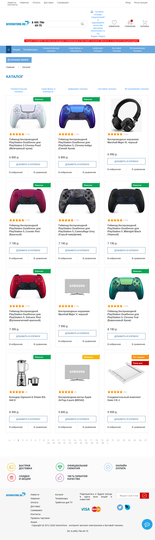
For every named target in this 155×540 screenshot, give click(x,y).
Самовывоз (63, 3)
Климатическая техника (18, 90)
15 (80, 440)
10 (53, 440)
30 (59, 443)
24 (129, 440)
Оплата (36, 3)
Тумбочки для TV (63, 502)
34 (81, 443)
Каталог (59, 494)
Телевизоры (30, 49)
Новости (12, 3)
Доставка (48, 3)
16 (85, 440)
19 (102, 440)
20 (107, 440)
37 (97, 443)
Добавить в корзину (28, 164)
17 (91, 440)
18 (96, 440)
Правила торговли (40, 518)
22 (118, 440)
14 (75, 440)
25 (135, 440)
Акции (16, 49)
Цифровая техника (77, 88)
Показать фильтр (19, 60)
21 (113, 440)
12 (64, 440)
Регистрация (140, 3)
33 (75, 443)
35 (86, 443)
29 (54, 443)
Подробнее (28, 115)
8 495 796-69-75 (38, 24)
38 (103, 443)
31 (64, 443)
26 (140, 440)
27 (145, 440)
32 (70, 443)
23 (124, 440)
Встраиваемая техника (136, 88)
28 (48, 443)
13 (69, 440)
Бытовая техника (107, 88)
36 (92, 443)
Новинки (24, 3)
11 (58, 440)
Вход (128, 3)
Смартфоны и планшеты (48, 90)
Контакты (13, 5)
